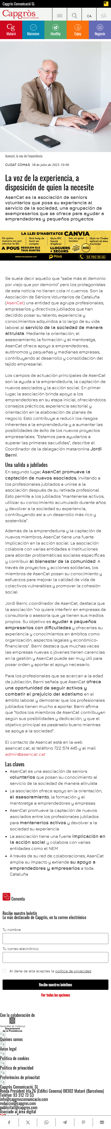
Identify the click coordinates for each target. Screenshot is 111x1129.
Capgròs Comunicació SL (19, 4)
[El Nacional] (106, 4)
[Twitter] (28, 1122)
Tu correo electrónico (20, 949)
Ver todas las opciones (55, 995)
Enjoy (77, 33)
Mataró (11, 33)
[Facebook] (9, 1122)
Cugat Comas (17, 165)
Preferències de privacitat (20, 1077)
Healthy (55, 33)
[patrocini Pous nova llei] (55, 245)
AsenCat (14, 302)
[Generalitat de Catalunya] (55, 1024)
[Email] (102, 1122)
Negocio (100, 33)
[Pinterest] (83, 1122)
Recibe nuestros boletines (55, 984)
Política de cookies (14, 1058)
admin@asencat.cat (25, 754)
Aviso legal (8, 1049)
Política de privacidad (16, 1068)
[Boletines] (103, 14)
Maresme (33, 33)
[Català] (89, 14)
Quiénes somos (11, 1039)
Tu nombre (12, 930)
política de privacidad (73, 971)
